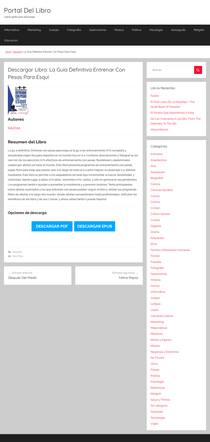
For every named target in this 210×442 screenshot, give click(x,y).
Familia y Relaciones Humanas (170, 250)
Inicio (8, 52)
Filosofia (156, 262)
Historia (155, 279)
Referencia (158, 387)
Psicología (156, 29)
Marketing (34, 29)
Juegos (155, 297)
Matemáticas (159, 327)
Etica (154, 244)
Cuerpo (54, 29)
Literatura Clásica (162, 316)
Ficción (155, 255)
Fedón (155, 95)
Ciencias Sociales (162, 190)
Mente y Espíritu (161, 339)
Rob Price (17, 256)
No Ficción (157, 357)
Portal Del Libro (27, 10)
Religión (199, 29)
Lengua (155, 303)
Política (136, 29)
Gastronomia (97, 29)
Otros (154, 363)
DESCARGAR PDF (52, 226)
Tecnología (158, 417)
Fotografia (74, 29)
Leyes (154, 309)
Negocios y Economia (164, 351)
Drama (155, 232)
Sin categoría (159, 405)
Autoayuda (178, 29)
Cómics (155, 202)
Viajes (154, 423)
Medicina (156, 333)
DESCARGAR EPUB (94, 226)
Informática (11, 29)
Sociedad (157, 411)
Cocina (155, 196)
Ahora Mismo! (159, 129)
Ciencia (155, 184)
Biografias (157, 178)
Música (119, 29)
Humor (155, 286)
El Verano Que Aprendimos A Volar (172, 112)
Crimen (155, 208)
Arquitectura (159, 160)
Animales (157, 154)
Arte (153, 166)
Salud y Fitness (160, 399)
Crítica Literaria (160, 214)
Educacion (11, 40)
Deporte (17, 52)
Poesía (155, 369)
